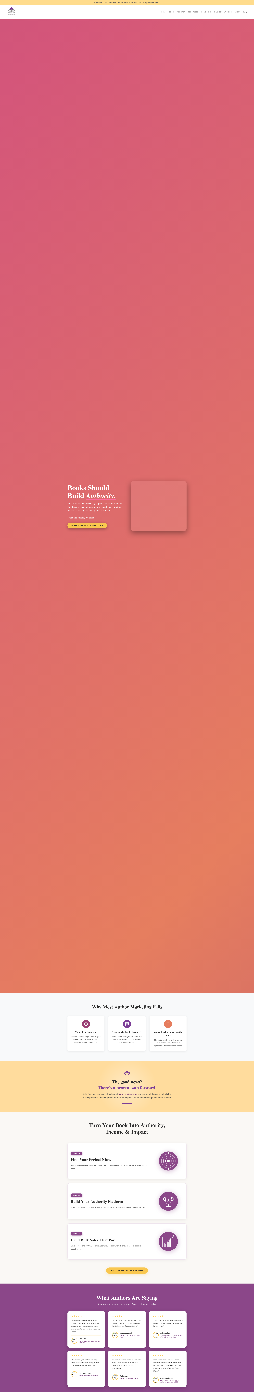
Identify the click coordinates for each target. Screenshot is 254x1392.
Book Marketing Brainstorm (87, 525)
